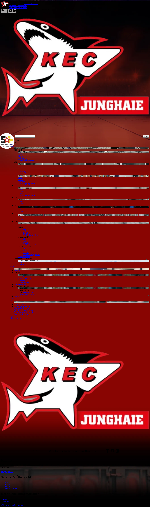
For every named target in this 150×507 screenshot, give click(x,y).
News (7, 482)
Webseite (4, 505)
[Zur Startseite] (75, 131)
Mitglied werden (11, 488)
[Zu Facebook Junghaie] (107, 453)
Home (7, 484)
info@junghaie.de (7, 472)
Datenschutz (5, 501)
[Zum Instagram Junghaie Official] (112, 453)
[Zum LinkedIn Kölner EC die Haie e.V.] (117, 453)
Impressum (4, 499)
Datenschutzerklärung (31, 4)
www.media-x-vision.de (16, 505)
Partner (7, 486)
